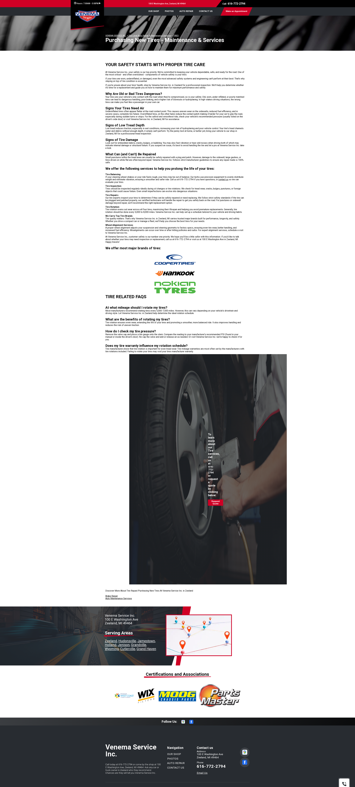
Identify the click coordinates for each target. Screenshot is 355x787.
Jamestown (146, 641)
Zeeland (111, 641)
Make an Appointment (236, 11)
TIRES (176, 35)
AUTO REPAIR (186, 11)
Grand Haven (146, 649)
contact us (223, 179)
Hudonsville (127, 641)
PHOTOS (169, 11)
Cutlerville (127, 649)
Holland (110, 645)
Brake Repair (111, 596)
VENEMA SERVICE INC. (115, 35)
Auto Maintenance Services (118, 598)
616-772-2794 (236, 3)
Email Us (202, 773)
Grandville (138, 645)
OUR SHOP (153, 11)
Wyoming (112, 649)
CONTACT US (206, 11)
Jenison (124, 645)
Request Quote (215, 502)
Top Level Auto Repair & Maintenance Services (150, 35)
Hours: (87, 3)
